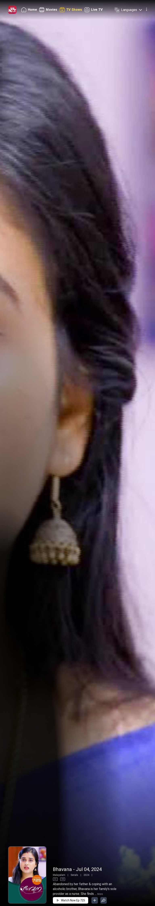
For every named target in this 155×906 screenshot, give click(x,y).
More (100, 894)
